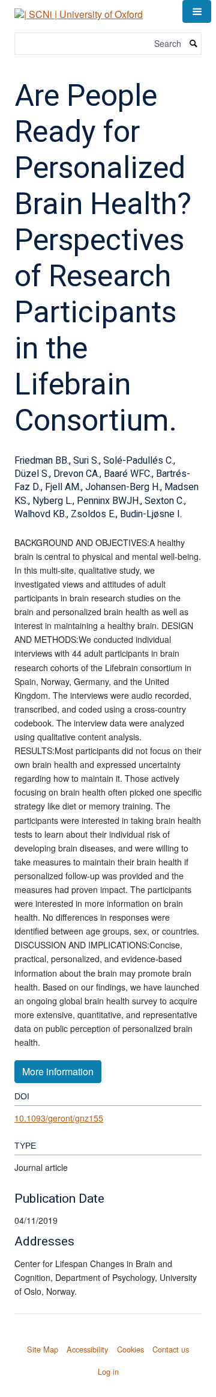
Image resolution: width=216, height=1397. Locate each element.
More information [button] (58, 1071)
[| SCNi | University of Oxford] (78, 10)
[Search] (194, 43)
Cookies (130, 1349)
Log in (108, 1371)
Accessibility (87, 1349)
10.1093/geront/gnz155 (58, 1118)
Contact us (170, 1349)
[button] (196, 11)
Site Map (42, 1349)
